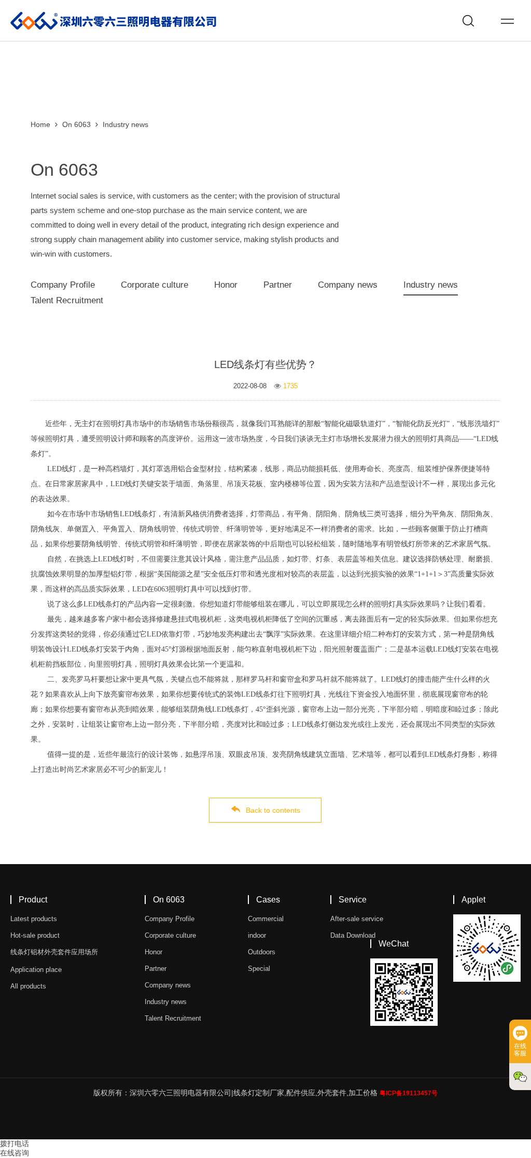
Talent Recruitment (67, 300)
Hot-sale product (35, 935)
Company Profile (63, 285)
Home (40, 124)
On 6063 (76, 124)
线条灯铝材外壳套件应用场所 (54, 952)
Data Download (352, 935)
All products (28, 986)
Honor (225, 285)
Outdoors (261, 952)
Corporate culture (154, 285)
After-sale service (356, 919)
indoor (257, 935)
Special (259, 968)
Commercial (266, 919)
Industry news (125, 124)
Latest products (33, 919)
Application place (36, 969)
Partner (277, 285)
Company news (348, 285)
